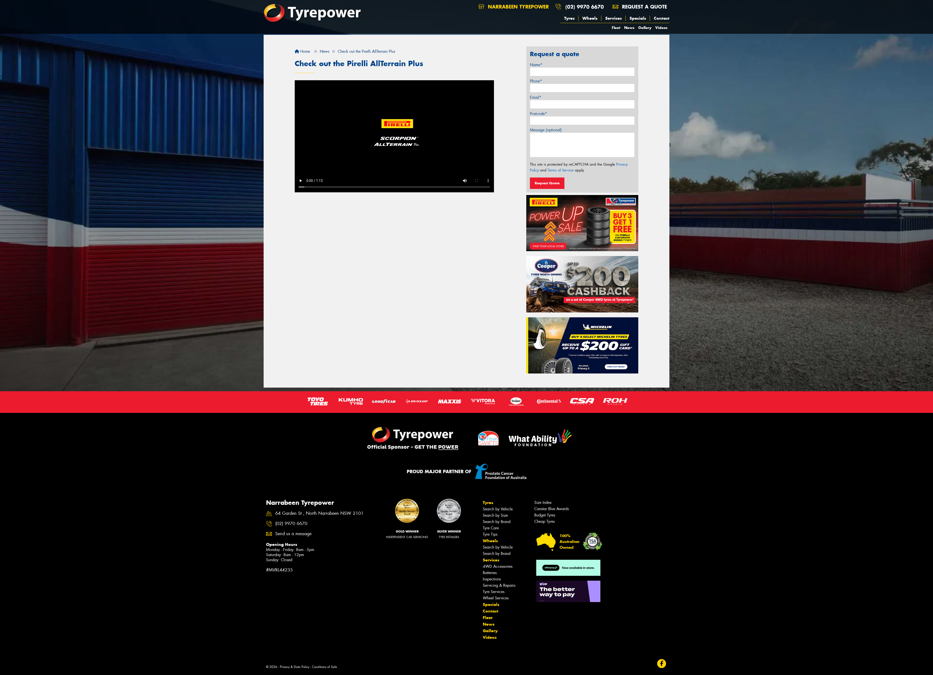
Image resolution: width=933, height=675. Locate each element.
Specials (638, 18)
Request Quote (547, 183)
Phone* (536, 81)
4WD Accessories (497, 566)
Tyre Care (491, 528)
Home (304, 51)
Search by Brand (496, 521)
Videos (661, 27)
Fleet (616, 27)
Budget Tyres (544, 515)
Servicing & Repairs (499, 585)
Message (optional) (546, 130)
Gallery (644, 27)
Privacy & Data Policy (294, 667)
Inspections (492, 579)
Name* (536, 64)
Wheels (589, 18)
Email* (535, 97)
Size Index (543, 502)
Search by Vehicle (498, 509)
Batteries (490, 572)
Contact (661, 18)
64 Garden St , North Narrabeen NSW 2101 (319, 513)
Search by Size (495, 515)
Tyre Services (493, 591)
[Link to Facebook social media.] (661, 663)
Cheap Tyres (544, 521)
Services (613, 18)
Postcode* (538, 113)
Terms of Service (561, 170)
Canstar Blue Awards (551, 508)
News (629, 27)
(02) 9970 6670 (584, 7)
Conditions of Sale (324, 667)
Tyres (569, 18)
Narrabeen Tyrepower (517, 7)
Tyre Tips (490, 534)
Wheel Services (496, 598)
